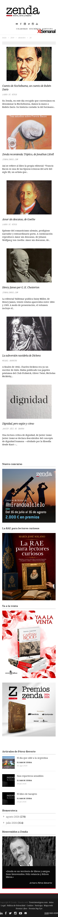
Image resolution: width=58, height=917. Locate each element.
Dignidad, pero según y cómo (18, 423)
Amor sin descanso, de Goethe (18, 219)
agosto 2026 (12, 816)
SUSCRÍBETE (35, 29)
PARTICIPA (47, 29)
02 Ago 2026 (22, 765)
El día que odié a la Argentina (32, 757)
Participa (39, 905)
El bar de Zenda (24, 762)
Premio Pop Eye (35, 908)
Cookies (30, 905)
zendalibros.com (10, 159)
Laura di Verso (9, 94)
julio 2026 (11, 822)
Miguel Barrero (9, 360)
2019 (12, 37)
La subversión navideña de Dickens (21, 355)
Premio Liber (21, 908)
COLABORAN (22, 29)
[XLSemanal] (46, 31)
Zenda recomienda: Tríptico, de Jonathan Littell (28, 154)
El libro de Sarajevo (27, 794)
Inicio (4, 37)
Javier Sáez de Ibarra (13, 428)
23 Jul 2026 (21, 801)
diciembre (21, 37)
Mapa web (48, 905)
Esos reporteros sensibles (30, 775)
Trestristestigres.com (38, 902)
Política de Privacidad (16, 905)
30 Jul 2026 (21, 783)
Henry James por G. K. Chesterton (20, 287)
